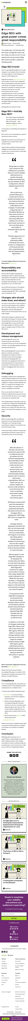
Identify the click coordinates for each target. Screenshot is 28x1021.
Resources (4, 973)
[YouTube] (6, 952)
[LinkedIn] (4, 952)
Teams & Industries (20, 959)
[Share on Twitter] (14, 755)
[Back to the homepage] (5, 2)
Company (17, 973)
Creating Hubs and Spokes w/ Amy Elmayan (13, 882)
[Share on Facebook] (11, 755)
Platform (4, 959)
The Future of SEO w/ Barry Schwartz (13, 852)
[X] (2, 952)
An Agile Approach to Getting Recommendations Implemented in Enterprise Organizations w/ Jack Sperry (13, 824)
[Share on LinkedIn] (17, 755)
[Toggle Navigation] (26, 2)
